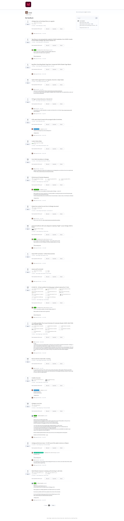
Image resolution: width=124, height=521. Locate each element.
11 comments (33, 81)
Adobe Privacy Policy (74, 518)
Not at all (48, 29)
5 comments (33, 121)
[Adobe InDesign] (28, 5)
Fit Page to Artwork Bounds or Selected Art (42, 99)
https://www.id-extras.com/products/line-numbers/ (51, 220)
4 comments (33, 145)
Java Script (52, 66)
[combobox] (86, 18)
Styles (47, 81)
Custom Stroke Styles (37, 141)
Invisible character (36, 378)
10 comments (34, 475)
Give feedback (82, 21)
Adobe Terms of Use (68, 518)
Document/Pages (46, 299)
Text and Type (49, 360)
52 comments (34, 407)
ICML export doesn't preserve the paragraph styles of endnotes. (47, 119)
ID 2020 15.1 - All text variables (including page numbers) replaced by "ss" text (50, 287)
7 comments (33, 66)
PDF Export (48, 160)
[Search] (96, 18)
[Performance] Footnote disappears (40, 177)
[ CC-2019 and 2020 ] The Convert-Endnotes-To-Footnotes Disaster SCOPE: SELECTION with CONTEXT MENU (52, 323)
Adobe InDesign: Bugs (39, 25)
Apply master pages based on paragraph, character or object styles (48, 80)
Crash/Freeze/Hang (46, 42)
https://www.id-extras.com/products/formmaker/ (45, 171)
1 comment (33, 100)
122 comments (34, 299)
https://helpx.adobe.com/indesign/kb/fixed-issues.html (43, 495)
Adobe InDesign (49, 518)
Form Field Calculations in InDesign (40, 159)
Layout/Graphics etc (49, 100)
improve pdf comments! (37, 269)
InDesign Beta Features (83, 27)
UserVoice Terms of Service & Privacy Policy (58, 518)
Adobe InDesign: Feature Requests (41, 81)
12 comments (33, 210)
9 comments (33, 42)
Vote (27, 24)
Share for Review (48, 273)
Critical (62, 29)
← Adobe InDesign (28, 14)
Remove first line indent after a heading (41, 358)
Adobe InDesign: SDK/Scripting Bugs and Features (43, 66)
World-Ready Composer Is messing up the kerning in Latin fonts (47, 471)
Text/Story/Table (46, 181)
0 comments (33, 25)
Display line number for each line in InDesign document (45, 206)
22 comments (34, 360)
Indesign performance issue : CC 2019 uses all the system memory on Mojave (50, 443)
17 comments (33, 231)
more (47, 434)
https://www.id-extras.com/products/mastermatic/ (53, 90)
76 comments (34, 181)
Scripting (44, 25)
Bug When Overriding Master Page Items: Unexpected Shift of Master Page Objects (51, 64)
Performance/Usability (46, 407)
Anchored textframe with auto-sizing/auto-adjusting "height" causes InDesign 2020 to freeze (52, 226)
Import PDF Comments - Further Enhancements (43, 253)
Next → (53, 505)
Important (55, 29)
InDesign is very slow (37, 403)
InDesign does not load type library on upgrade (43, 21)
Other (47, 255)
